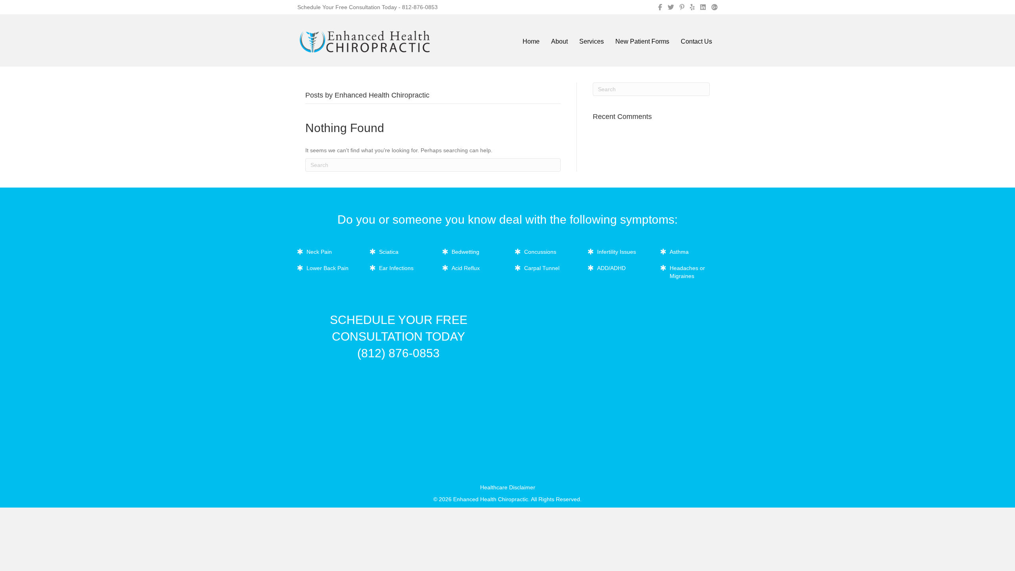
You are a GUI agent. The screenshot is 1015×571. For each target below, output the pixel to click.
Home (531, 41)
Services (591, 41)
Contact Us (696, 41)
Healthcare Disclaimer (507, 487)
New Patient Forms (642, 41)
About (559, 41)
